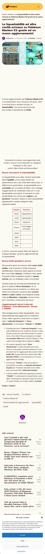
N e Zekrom (26, 394)
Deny (22, 541)
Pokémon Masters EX (10, 398)
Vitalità (5, 406)
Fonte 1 (5, 386)
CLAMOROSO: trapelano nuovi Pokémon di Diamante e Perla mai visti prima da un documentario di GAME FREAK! (18, 479)
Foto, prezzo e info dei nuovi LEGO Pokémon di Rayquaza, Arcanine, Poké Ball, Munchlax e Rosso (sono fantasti (18, 492)
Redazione (9, 38)
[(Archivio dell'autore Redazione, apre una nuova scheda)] (22, 419)
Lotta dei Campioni (12, 394)
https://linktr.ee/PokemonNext (25, 168)
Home (4, 14)
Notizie (11, 14)
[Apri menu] (38, 6)
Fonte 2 (12, 386)
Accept (22, 535)
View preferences (22, 546)
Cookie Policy (21, 551)
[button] (42, 518)
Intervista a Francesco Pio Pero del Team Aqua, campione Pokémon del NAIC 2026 (19, 467)
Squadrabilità (36, 402)
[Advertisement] (22, 81)
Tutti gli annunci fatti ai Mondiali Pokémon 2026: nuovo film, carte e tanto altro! (19, 504)
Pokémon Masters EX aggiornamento (16, 402)
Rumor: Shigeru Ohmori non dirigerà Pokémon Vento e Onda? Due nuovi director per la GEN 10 (18, 455)
